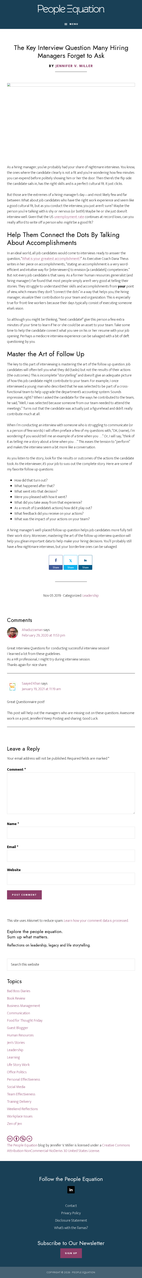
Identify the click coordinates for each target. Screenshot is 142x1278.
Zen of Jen (14, 1124)
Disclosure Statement (71, 1220)
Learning (13, 1057)
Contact (71, 1206)
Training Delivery (19, 1102)
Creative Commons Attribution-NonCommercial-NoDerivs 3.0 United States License (68, 1148)
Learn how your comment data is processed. (96, 921)
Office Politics (17, 1072)
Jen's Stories (16, 1043)
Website (14, 870)
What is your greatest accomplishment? (51, 259)
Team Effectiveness (21, 1094)
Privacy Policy (71, 1213)
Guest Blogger (17, 1028)
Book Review (16, 998)
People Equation (71, 10)
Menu (74, 24)
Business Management (23, 1006)
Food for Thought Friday (25, 1020)
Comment (16, 769)
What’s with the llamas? (71, 1228)
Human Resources (20, 1035)
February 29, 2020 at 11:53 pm (43, 635)
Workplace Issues (20, 1116)
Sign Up (71, 1253)
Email (12, 847)
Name (13, 824)
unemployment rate (69, 217)
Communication (18, 1013)
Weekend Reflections (22, 1109)
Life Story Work (18, 1065)
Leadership (90, 595)
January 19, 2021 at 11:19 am (41, 689)
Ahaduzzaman (32, 630)
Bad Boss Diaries (18, 991)
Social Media (16, 1087)
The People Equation (22, 1145)
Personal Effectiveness (23, 1079)
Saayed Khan (31, 683)
